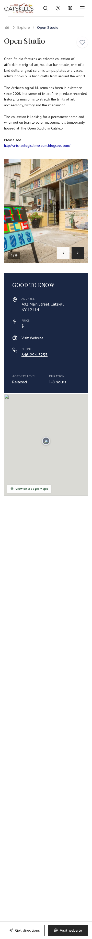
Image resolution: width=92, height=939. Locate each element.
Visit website (71, 930)
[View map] (70, 8)
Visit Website (32, 337)
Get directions (27, 930)
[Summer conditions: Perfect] (57, 8)
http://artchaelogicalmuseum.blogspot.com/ (37, 145)
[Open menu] (82, 8)
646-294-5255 (34, 354)
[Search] (45, 8)
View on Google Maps (31, 489)
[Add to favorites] (82, 42)
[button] (46, 441)
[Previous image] (63, 253)
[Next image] (78, 253)
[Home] (7, 27)
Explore (23, 27)
